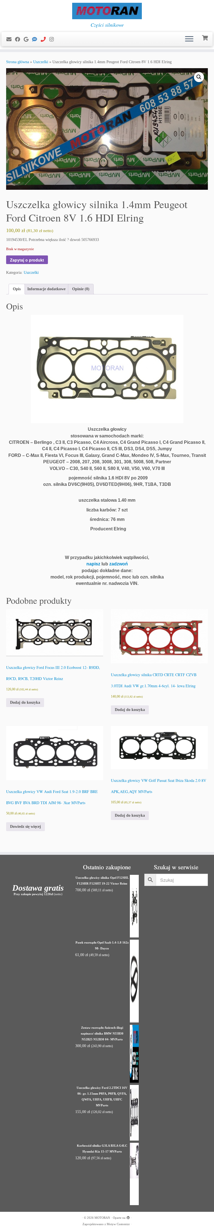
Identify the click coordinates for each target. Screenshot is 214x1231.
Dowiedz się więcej (25, 826)
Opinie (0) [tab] (80, 289)
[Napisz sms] (36, 39)
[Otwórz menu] (189, 39)
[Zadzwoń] (45, 39)
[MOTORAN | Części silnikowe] (107, 11)
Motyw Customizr (118, 1224)
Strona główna (17, 62)
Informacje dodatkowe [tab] (46, 289)
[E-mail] (10, 39)
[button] (199, 77)
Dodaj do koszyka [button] (25, 702)
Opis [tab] (17, 289)
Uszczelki (40, 62)
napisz (93, 564)
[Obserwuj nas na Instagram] (53, 39)
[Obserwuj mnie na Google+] (28, 39)
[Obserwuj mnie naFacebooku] (19, 39)
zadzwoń (118, 564)
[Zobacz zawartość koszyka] (205, 37)
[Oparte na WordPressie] (128, 1217)
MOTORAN (102, 1217)
